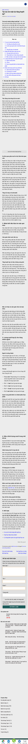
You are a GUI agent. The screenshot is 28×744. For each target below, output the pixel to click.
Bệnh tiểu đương (4, 706)
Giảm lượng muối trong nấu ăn (12, 69)
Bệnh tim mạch (5, 9)
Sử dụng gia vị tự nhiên (10, 71)
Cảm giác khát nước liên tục (12, 53)
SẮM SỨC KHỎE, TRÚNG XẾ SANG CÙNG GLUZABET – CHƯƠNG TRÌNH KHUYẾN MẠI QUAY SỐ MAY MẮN (15, 632)
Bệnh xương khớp (5, 711)
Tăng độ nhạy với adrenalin (11, 49)
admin (14, 16)
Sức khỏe (3, 717)
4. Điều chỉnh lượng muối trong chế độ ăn (12, 68)
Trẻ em (7, 62)
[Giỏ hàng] (25, 4)
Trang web (5, 592)
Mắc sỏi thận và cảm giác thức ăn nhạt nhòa (15, 57)
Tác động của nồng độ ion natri (12, 44)
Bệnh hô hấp (3, 703)
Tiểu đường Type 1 (5, 723)
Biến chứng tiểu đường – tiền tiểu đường (14, 636)
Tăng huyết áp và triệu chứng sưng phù (14, 55)
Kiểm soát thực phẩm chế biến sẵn (13, 73)
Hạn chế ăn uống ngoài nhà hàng (13, 75)
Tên (4, 578)
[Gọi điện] (14, 741)
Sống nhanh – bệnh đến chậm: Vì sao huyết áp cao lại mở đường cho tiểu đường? (16, 662)
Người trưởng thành (10, 60)
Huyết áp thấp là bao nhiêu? (10, 535)
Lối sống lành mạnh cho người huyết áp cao (14, 537)
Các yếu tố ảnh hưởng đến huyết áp (12, 532)
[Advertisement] (14, 681)
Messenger (19, 743)
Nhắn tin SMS (25, 743)
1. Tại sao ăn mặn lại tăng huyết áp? (11, 42)
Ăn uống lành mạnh (5, 700)
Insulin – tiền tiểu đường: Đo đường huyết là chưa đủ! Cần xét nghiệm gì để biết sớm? (15, 642)
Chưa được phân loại (5, 714)
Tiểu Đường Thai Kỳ (5, 720)
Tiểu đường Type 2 (5, 726)
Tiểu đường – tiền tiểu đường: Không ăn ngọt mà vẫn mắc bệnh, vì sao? (15, 652)
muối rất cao (11, 487)
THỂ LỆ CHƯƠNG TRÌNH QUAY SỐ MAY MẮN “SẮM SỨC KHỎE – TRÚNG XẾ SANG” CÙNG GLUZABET (16, 625)
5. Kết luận (6, 77)
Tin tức (2, 729)
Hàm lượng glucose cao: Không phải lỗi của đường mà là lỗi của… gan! (15, 647)
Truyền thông (4, 732)
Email (4, 585)
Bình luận (5, 565)
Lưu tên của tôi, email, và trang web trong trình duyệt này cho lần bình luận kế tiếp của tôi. (14, 602)
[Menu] (2, 4)
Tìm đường (3, 743)
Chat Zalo (8, 743)
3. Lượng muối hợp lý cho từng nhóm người (13, 58)
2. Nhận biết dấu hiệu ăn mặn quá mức (11, 51)
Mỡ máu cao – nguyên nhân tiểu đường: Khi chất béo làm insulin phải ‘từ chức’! (15, 657)
